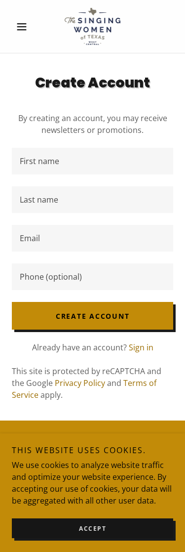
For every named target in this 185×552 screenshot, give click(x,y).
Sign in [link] (141, 347)
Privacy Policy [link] (80, 383)
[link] (93, 26)
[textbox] (92, 161)
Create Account (93, 316)
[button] (24, 27)
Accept (92, 528)
